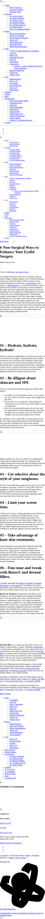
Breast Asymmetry (17, 726)
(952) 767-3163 (16, 690)
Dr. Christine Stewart (18, 25)
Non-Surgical (19, 272)
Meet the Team (15, 12)
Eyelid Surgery (10, 272)
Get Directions (16, 843)
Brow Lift (13, 81)
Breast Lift (14, 40)
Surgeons (8, 14)
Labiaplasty (14, 62)
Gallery (7, 94)
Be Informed (9, 99)
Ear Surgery (14, 83)
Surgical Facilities (16, 10)
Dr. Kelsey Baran (16, 16)
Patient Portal (15, 112)
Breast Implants (15, 724)
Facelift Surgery (16, 86)
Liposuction (14, 64)
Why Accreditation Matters (20, 29)
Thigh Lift (13, 73)
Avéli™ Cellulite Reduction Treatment (24, 51)
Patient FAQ (14, 109)
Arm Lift (13, 53)
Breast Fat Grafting (17, 36)
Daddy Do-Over (16, 711)
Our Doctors (9, 754)
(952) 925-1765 (16, 681)
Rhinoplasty (14, 90)
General (26, 272)
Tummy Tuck (15, 75)
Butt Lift (13, 60)
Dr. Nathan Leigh (16, 21)
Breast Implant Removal (19, 38)
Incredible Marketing (8, 909)
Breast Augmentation (18, 34)
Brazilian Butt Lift (16, 57)
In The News (10, 769)
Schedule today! (6, 915)
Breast (7, 31)
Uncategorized (10, 778)
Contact (8, 122)
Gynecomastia (15, 735)
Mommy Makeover (17, 70)
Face (6, 77)
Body (7, 49)
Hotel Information (16, 107)
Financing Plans (16, 103)
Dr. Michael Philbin (17, 23)
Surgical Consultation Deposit (21, 120)
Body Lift (13, 55)
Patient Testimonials (17, 116)
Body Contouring (16, 704)
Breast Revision (16, 44)
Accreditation (10, 772)
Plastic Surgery (10, 752)
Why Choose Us (16, 8)
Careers (11, 858)
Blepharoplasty (15, 79)
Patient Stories (15, 118)
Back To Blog (5, 694)
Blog (7, 96)
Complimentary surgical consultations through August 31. (22, 913)
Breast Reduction (16, 42)
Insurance (13, 105)
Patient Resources (16, 114)
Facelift (12, 743)
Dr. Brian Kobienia (17, 18)
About (7, 5)
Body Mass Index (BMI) (19, 101)
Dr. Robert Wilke (16, 27)
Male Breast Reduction (18, 47)
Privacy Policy (21, 858)
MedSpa (8, 92)
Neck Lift (13, 88)
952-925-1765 (5, 823)
